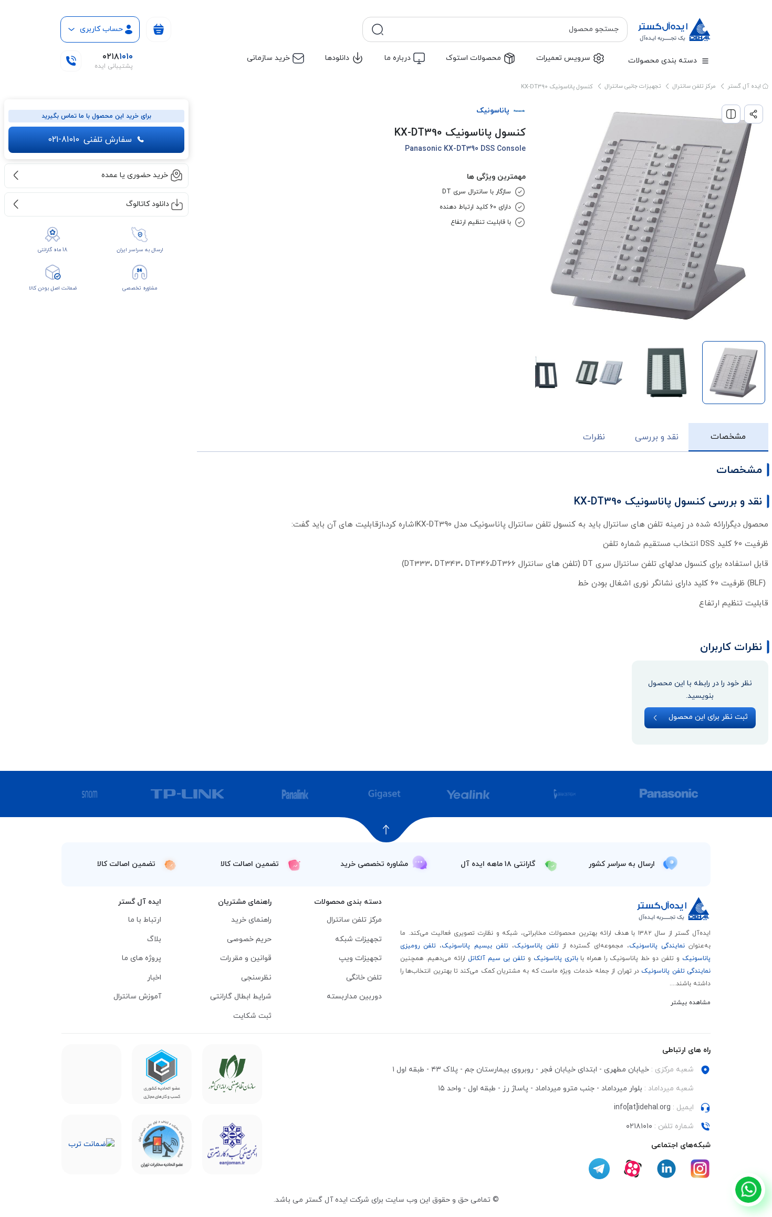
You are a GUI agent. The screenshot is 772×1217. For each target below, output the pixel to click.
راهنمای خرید (251, 920)
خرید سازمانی (268, 58)
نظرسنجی (256, 978)
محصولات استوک (473, 58)
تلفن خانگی (364, 978)
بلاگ (154, 939)
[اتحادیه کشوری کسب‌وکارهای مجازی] (161, 1074)
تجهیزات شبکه (358, 939)
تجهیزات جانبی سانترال (632, 86)
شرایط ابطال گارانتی (241, 997)
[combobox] (503, 29)
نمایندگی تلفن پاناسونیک (676, 971)
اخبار (154, 978)
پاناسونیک (492, 111)
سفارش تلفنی (90, 140)
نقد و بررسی (657, 437)
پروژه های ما (141, 958)
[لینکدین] (666, 1168)
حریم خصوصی (249, 939)
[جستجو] (377, 29)
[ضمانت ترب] (91, 1144)
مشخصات (728, 436)
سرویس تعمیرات (563, 58)
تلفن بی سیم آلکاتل (496, 958)
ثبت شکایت (252, 1016)
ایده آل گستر (745, 86)
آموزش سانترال (137, 997)
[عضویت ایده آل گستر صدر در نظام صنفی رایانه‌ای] (232, 1074)
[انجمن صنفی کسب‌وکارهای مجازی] (232, 1144)
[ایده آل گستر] (674, 909)
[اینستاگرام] (700, 1168)
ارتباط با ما (144, 920)
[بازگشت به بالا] (386, 829)
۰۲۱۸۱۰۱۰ (639, 1126)
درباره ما (397, 58)
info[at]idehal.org (642, 1107)
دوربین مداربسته (354, 997)
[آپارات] (632, 1168)
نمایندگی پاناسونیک (657, 946)
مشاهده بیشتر (691, 1002)
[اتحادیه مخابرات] (161, 1144)
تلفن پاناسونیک (536, 946)
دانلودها (337, 58)
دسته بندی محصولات (662, 61)
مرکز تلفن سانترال (694, 86)
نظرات (594, 437)
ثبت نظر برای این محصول (708, 717)
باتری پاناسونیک (556, 958)
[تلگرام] (599, 1168)
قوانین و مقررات (246, 958)
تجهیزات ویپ (360, 958)
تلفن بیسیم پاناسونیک (475, 946)
